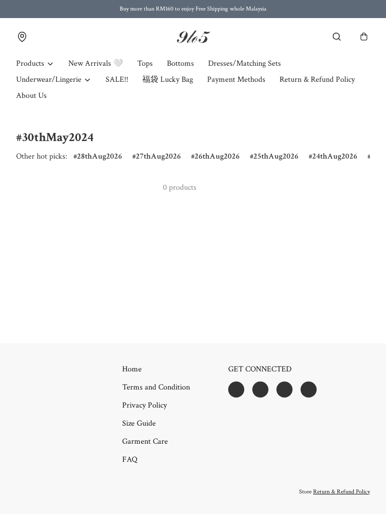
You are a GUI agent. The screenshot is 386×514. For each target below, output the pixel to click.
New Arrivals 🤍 (95, 63)
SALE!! (117, 79)
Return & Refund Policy (317, 79)
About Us (31, 95)
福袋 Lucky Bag (167, 79)
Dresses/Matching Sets (244, 63)
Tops (145, 63)
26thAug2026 (217, 156)
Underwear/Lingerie (48, 79)
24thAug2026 (334, 156)
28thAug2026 (99, 156)
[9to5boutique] (193, 37)
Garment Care (145, 441)
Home (132, 369)
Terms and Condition (156, 387)
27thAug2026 (158, 156)
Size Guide (139, 423)
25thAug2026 (276, 156)
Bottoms (180, 63)
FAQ (129, 459)
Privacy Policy (144, 405)
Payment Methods (236, 79)
